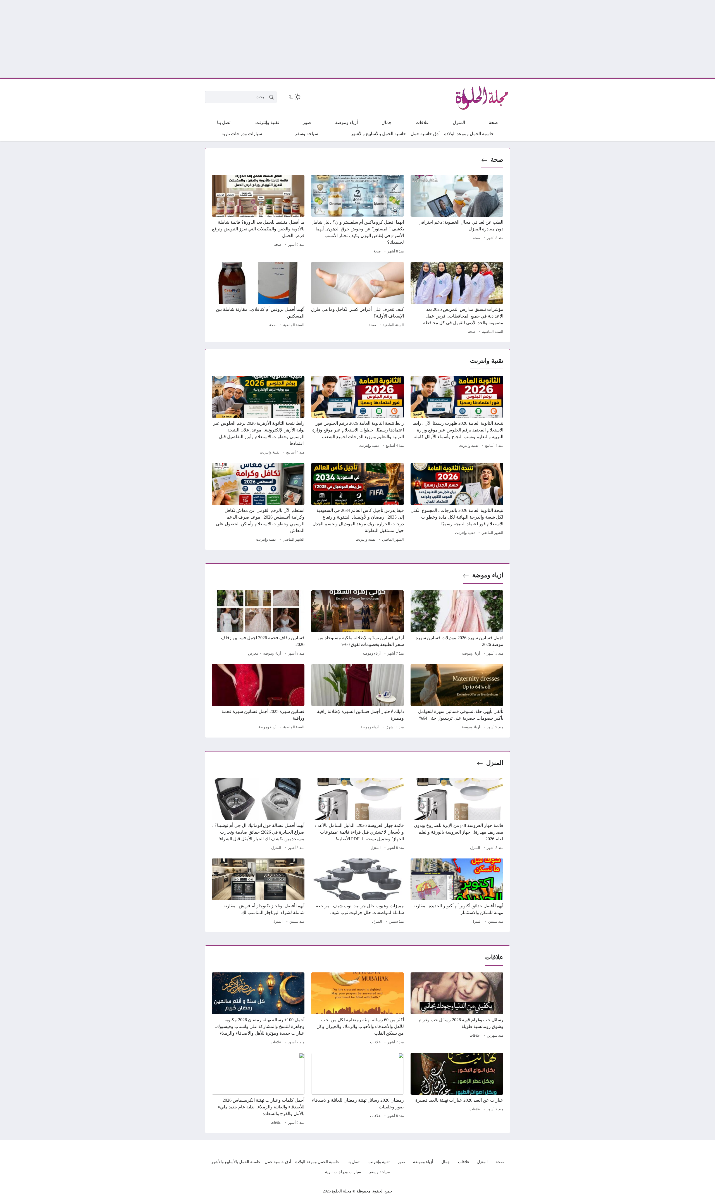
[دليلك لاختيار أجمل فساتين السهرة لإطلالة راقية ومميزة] (357, 697)
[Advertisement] (547, 39)
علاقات (474, 1035)
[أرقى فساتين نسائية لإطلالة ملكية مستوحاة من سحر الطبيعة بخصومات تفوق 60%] (357, 623)
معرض (253, 653)
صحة (497, 159)
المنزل (494, 762)
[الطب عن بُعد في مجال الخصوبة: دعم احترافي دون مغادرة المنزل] (457, 215)
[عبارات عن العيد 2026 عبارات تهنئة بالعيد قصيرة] (457, 1090)
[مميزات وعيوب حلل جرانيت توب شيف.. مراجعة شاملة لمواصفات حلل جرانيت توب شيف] (357, 891)
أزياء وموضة (471, 653)
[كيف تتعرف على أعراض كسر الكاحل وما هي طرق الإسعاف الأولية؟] (357, 299)
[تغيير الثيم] (294, 96)
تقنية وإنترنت (468, 446)
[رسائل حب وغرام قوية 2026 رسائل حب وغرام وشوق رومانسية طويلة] (457, 1009)
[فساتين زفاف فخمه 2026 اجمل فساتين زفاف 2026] (258, 623)
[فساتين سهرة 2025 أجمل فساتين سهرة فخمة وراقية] (258, 697)
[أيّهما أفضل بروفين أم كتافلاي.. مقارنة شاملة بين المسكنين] (258, 299)
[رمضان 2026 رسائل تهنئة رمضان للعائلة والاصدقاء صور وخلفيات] (357, 1090)
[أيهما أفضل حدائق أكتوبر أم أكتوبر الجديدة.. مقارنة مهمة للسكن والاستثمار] (457, 891)
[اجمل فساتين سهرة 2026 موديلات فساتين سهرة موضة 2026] (457, 623)
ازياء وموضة (487, 575)
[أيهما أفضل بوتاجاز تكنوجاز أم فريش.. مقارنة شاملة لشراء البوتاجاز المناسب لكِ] (258, 891)
